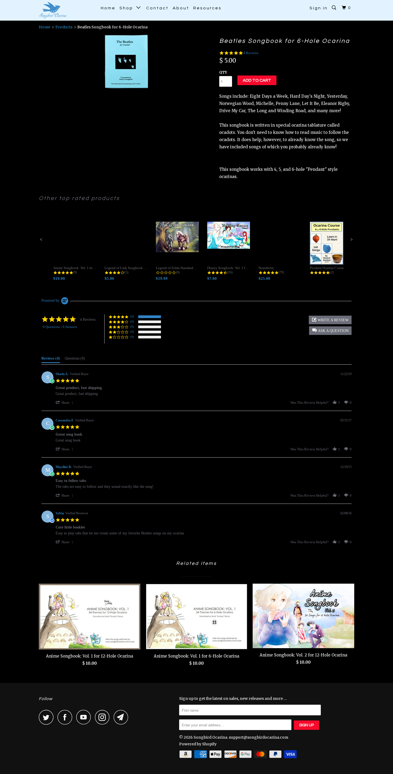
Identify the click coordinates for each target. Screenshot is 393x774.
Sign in (319, 8)
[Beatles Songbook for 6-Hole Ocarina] (126, 62)
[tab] (50, 359)
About (181, 8)
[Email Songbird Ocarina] (122, 717)
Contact (157, 8)
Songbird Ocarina (210, 737)
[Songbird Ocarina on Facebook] (66, 717)
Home (108, 8)
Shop (128, 8)
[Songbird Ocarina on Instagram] (104, 717)
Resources (207, 8)
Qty (223, 72)
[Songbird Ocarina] (66, 10)
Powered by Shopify (198, 744)
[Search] (335, 8)
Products (63, 27)
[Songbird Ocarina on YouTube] (85, 717)
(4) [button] (132, 316)
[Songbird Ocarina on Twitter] (47, 717)
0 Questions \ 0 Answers (60, 327)
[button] (41, 239)
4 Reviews (250, 53)
